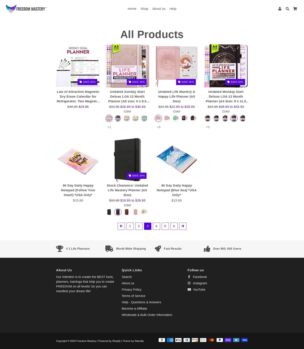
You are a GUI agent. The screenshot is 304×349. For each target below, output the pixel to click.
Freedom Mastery (86, 341)
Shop (144, 9)
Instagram (199, 283)
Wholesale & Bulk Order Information (147, 315)
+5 (208, 127)
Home (132, 9)
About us (159, 9)
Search (127, 277)
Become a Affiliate (134, 308)
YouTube (198, 289)
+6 (158, 127)
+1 (109, 127)
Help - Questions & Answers (141, 302)
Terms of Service (133, 296)
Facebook (199, 277)
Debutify (139, 341)
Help (173, 9)
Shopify (116, 341)
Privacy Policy (131, 289)
